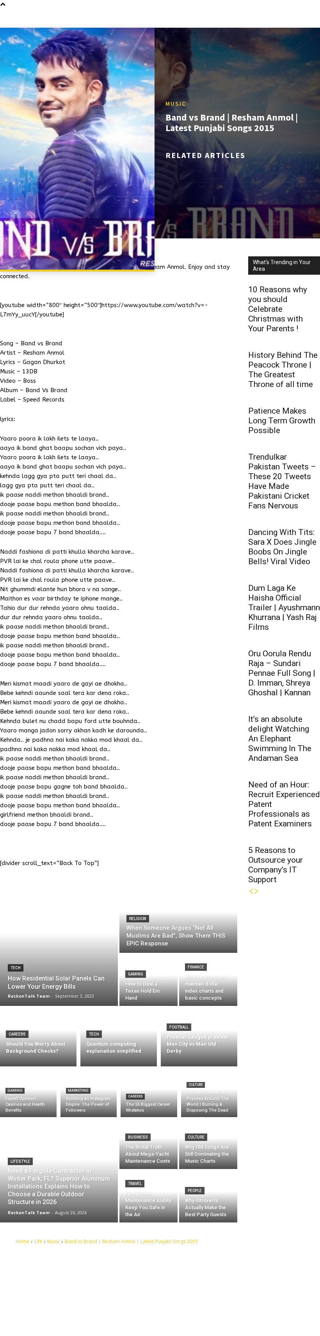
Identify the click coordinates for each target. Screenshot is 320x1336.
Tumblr (200, 1293)
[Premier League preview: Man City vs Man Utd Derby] (199, 1036)
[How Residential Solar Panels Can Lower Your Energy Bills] (59, 945)
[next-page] (256, 891)
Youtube (201, 1317)
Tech (16, 968)
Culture (195, 1085)
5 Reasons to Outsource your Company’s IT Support (275, 865)
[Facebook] (185, 1281)
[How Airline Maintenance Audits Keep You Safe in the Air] (148, 1196)
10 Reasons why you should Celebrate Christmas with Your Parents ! (277, 309)
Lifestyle (20, 1161)
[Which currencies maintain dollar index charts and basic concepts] (208, 980)
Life (38, 1241)
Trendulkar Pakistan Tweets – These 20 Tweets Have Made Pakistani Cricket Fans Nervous (282, 481)
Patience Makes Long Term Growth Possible (281, 420)
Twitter (200, 1305)
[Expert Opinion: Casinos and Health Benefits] (28, 1093)
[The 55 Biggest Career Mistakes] (149, 1093)
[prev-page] (251, 891)
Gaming (135, 974)
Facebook (203, 1281)
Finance (196, 967)
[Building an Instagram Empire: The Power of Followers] (88, 1093)
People (195, 1191)
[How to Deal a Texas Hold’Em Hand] (148, 980)
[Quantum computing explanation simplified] (118, 1036)
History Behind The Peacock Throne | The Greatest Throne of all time (283, 369)
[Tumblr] (185, 1293)
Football (178, 1027)
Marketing (78, 1091)
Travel (135, 1183)
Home (22, 1241)
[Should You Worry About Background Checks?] (38, 1036)
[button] (314, 17)
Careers (17, 1034)
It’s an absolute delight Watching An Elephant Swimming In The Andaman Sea (279, 738)
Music (175, 103)
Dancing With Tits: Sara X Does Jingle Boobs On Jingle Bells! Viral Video (282, 547)
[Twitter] (185, 1305)
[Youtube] (185, 1318)
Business (138, 1137)
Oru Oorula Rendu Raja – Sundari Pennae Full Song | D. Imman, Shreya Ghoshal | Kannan (281, 673)
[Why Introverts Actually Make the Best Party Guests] (208, 1196)
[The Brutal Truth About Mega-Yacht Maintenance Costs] (148, 1143)
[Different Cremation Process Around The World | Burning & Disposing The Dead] (209, 1093)
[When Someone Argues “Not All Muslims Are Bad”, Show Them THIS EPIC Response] (178, 918)
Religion (137, 919)
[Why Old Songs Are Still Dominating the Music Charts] (208, 1143)
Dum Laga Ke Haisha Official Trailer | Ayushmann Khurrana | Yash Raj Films (284, 607)
